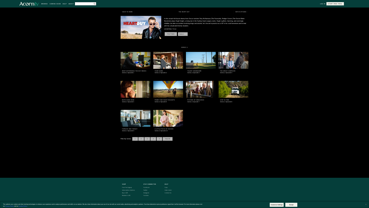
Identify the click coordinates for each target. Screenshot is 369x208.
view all (167, 139)
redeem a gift (126, 195)
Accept (291, 204)
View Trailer (171, 34)
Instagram (146, 193)
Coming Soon (55, 4)
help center (168, 190)
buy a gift (125, 193)
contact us (168, 193)
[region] (184, 204)
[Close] (366, 204)
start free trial (335, 4)
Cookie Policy (23, 206)
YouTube (146, 195)
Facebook (146, 187)
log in (322, 4)
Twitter (145, 190)
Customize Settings (277, 204)
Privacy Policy (9, 206)
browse (44, 4)
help (65, 4)
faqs (166, 187)
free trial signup (127, 187)
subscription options (128, 190)
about (71, 4)
